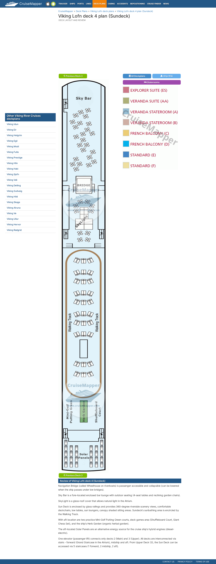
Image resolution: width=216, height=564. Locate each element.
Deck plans (99, 4)
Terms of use (202, 561)
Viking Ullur (13, 218)
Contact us (168, 561)
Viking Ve (11, 213)
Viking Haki (12, 168)
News (166, 4)
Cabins (111, 4)
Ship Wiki (168, 76)
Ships (72, 4)
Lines (88, 4)
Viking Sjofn (13, 174)
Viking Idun (12, 124)
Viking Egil (12, 140)
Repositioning (137, 4)
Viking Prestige (14, 157)
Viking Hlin (12, 163)
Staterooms (153, 82)
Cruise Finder (154, 4)
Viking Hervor (14, 224)
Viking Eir (11, 129)
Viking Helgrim (14, 135)
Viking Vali (12, 179)
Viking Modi (13, 146)
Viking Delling (14, 185)
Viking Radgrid (14, 230)
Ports (80, 4)
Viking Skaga (13, 202)
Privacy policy (185, 561)
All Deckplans (138, 76)
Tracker (63, 4)
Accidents (122, 4)
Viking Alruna (13, 207)
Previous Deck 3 (74, 76)
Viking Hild (12, 196)
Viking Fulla (13, 152)
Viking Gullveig (14, 191)
